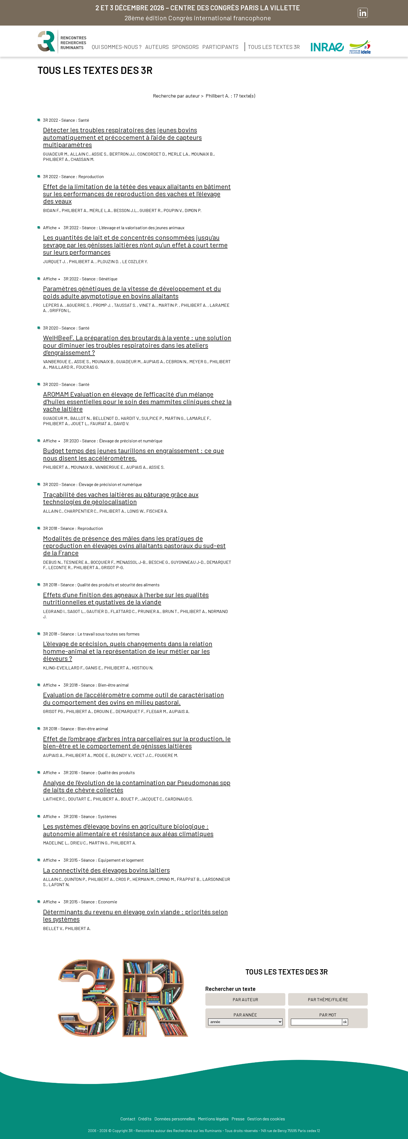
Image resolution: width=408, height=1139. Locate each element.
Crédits (145, 1118)
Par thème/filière (328, 999)
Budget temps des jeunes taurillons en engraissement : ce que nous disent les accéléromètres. (133, 454)
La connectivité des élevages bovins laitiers (106, 870)
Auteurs (157, 46)
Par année (245, 1014)
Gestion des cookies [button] (266, 1118)
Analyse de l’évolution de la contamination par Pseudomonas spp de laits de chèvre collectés (136, 786)
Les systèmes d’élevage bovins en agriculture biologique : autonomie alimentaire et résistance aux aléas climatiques (128, 829)
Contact (127, 1118)
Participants (220, 46)
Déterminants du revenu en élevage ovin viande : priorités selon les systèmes (135, 915)
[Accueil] (61, 41)
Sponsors (185, 46)
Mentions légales (213, 1118)
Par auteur (245, 999)
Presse (238, 1118)
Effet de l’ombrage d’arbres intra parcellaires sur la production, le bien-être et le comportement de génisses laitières (137, 742)
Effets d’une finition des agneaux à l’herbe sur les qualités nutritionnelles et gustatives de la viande (126, 598)
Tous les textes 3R (274, 46)
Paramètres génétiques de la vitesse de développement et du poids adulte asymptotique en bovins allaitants (132, 292)
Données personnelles (174, 1118)
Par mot (327, 1014)
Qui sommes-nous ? (117, 46)
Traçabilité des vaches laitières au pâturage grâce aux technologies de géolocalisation (120, 497)
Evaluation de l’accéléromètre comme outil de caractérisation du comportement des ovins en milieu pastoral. (133, 698)
